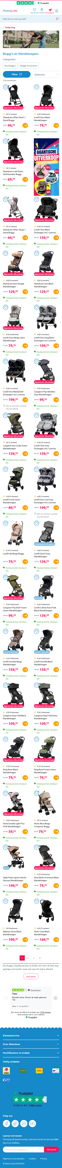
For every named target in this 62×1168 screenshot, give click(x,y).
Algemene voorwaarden (14, 1158)
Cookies (32, 1158)
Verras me (51, 1149)
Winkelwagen (49, 10)
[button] (54, 41)
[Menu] (57, 11)
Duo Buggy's (10, 65)
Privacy (43, 1158)
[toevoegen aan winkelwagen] (25, 125)
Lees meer (31, 976)
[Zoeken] (57, 18)
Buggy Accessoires (28, 65)
